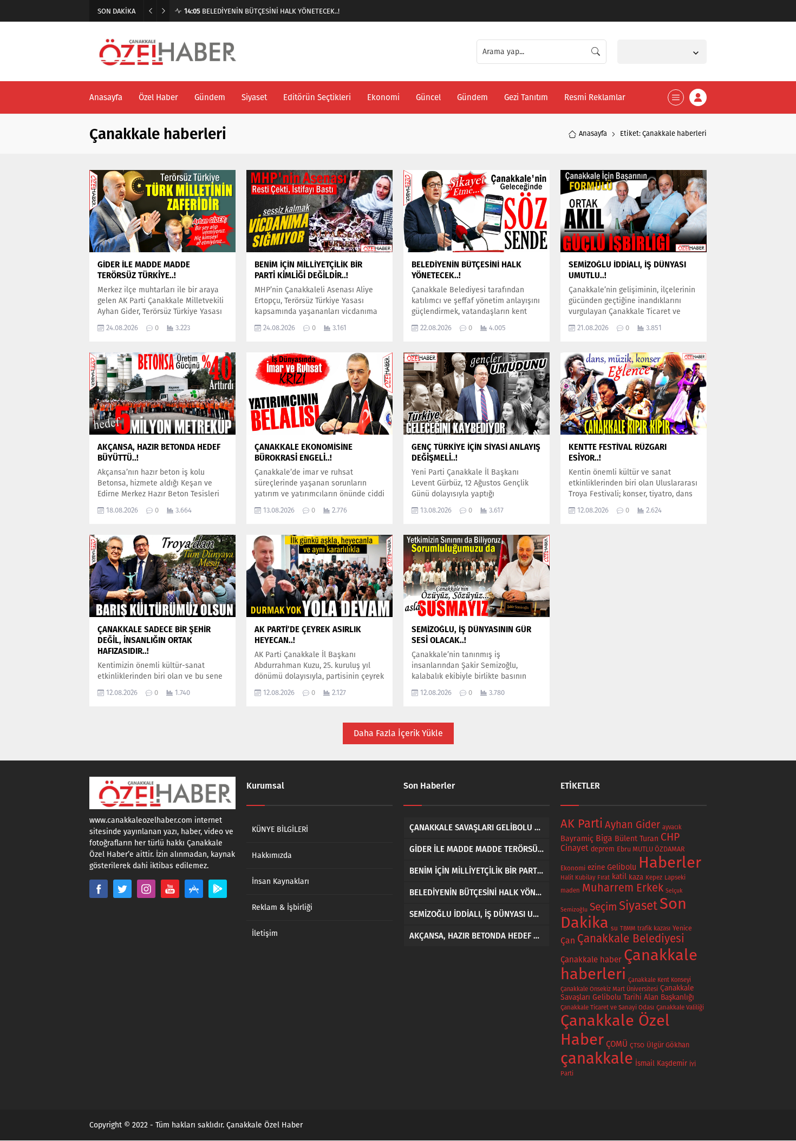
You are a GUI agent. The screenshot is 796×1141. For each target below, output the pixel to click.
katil (619, 876)
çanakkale (596, 1058)
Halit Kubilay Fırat (585, 877)
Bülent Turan (636, 838)
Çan (567, 940)
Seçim (603, 907)
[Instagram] (146, 889)
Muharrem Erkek (622, 887)
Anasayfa (593, 133)
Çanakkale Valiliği (680, 1007)
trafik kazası (653, 928)
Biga (604, 838)
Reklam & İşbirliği (282, 907)
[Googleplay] (217, 889)
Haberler (669, 862)
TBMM (627, 928)
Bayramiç (576, 838)
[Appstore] (194, 889)
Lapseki (675, 877)
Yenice (682, 928)
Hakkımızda (272, 855)
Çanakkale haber (591, 960)
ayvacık (672, 827)
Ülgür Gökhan (668, 1045)
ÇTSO (637, 1045)
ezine (596, 867)
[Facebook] (98, 889)
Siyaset (638, 906)
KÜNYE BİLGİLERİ (280, 829)
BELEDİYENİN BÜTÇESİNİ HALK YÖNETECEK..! (262, 11)
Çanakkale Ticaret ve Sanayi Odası (607, 1007)
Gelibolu (621, 867)
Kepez (653, 877)
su (614, 928)
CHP (670, 837)
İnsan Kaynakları (280, 881)
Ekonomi (572, 868)
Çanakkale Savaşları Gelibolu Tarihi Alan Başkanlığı (627, 992)
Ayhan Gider (632, 825)
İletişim (265, 933)
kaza (636, 877)
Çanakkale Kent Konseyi (659, 979)
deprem (603, 849)
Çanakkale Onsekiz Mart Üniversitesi (609, 989)
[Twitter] (122, 889)
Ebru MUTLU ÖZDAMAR (651, 849)
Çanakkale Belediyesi (630, 939)
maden (570, 890)
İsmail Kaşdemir (661, 1063)
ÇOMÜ (617, 1044)
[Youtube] (170, 889)
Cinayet (574, 848)
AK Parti (581, 824)
